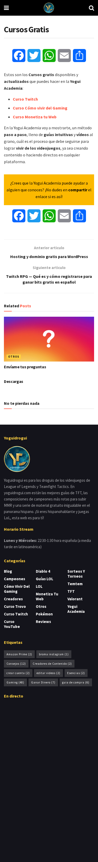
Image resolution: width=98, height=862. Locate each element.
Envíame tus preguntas (25, 366)
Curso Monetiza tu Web (34, 116)
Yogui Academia (76, 609)
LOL (39, 586)
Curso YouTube (12, 624)
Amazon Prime (19, 654)
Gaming (15, 682)
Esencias (76, 673)
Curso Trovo (15, 606)
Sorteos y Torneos (76, 574)
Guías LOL (44, 578)
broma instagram (54, 654)
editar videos (48, 673)
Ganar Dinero (43, 682)
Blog (8, 571)
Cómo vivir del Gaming (17, 589)
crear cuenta (18, 673)
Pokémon (44, 614)
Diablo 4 (43, 571)
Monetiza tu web (47, 596)
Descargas (13, 381)
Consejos (16, 663)
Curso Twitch (25, 99)
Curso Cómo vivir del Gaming (40, 108)
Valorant (75, 598)
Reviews (43, 621)
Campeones (14, 578)
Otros (13, 356)
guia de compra (75, 682)
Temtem (75, 583)
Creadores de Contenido (52, 663)
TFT (71, 591)
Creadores (13, 598)
